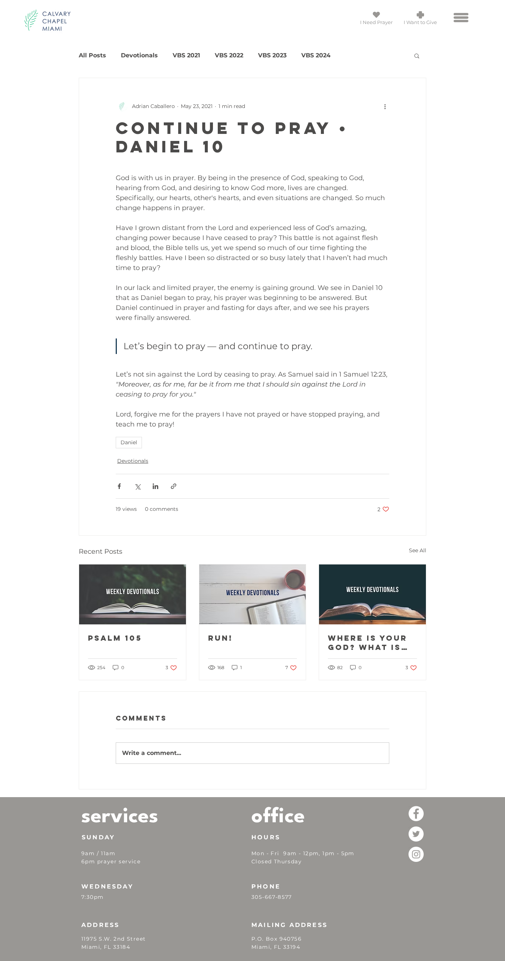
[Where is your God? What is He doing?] (372, 594)
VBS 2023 (272, 55)
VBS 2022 (229, 55)
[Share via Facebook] (119, 486)
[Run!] (252, 594)
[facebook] (416, 813)
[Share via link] (173, 486)
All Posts (92, 55)
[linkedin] (416, 854)
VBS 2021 (186, 55)
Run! (220, 638)
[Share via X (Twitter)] (137, 486)
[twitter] (416, 834)
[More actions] (384, 106)
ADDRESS (100, 924)
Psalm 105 (115, 638)
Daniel (129, 442)
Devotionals (139, 55)
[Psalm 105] (132, 594)
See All (417, 550)
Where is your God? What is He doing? (367, 642)
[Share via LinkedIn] (155, 486)
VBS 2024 (316, 55)
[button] (461, 17)
